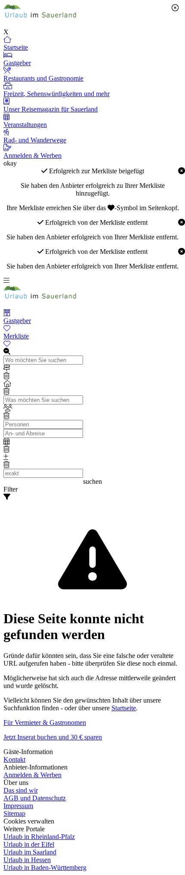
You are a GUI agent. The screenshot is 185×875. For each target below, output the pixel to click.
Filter (10, 489)
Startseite (123, 708)
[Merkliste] (92, 344)
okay (10, 163)
